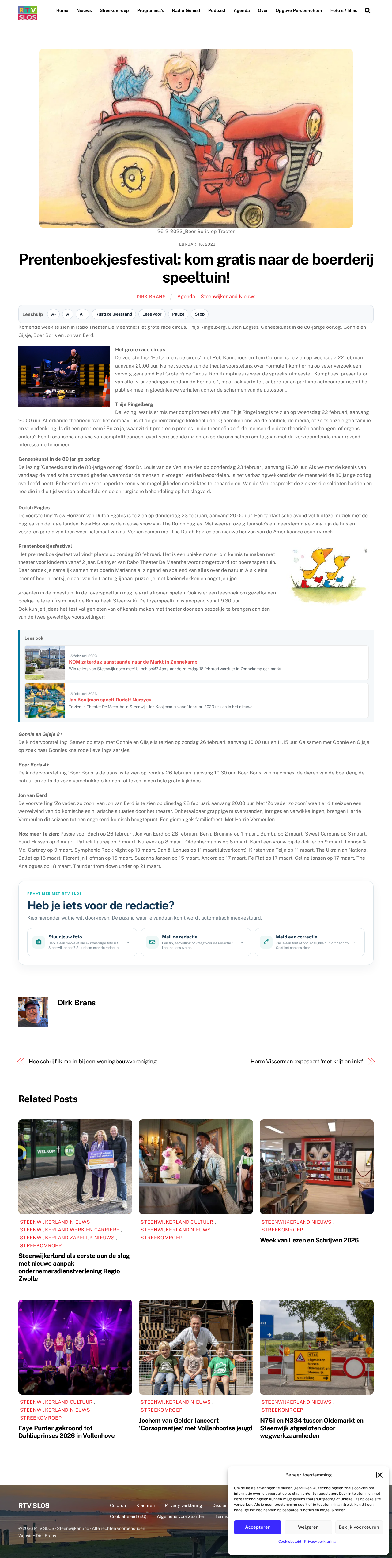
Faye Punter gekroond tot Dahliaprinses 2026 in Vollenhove (66, 1431)
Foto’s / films (343, 10)
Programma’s (150, 10)
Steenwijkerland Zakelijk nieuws (67, 1238)
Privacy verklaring (320, 1541)
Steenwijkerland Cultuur (177, 1222)
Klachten (145, 1505)
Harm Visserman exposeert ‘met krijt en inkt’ (307, 1061)
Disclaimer (223, 1505)
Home (62, 10)
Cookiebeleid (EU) (128, 1516)
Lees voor (152, 314)
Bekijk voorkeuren (359, 1527)
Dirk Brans (151, 296)
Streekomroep (114, 10)
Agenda (242, 10)
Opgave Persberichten (299, 10)
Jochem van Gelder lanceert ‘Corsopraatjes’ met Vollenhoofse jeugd (195, 1424)
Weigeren (308, 1527)
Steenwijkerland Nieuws (228, 296)
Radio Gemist (186, 10)
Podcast (216, 10)
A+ (82, 314)
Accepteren (258, 1527)
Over (263, 10)
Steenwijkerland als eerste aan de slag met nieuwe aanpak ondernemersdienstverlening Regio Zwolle (74, 1267)
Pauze (178, 314)
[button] (380, 1475)
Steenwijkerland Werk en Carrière (69, 1230)
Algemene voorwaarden (181, 1516)
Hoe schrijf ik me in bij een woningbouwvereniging (93, 1061)
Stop (200, 314)
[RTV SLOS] (27, 18)
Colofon (118, 1505)
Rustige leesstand (114, 314)
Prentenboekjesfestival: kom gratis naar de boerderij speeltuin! (196, 268)
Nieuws (84, 10)
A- (53, 314)
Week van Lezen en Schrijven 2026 (309, 1240)
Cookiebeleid (289, 1541)
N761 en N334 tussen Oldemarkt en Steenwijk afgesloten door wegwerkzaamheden (312, 1428)
